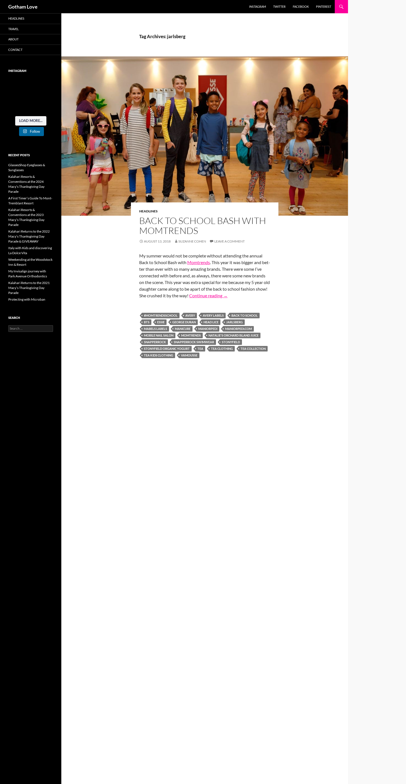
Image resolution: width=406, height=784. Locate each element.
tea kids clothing (158, 355)
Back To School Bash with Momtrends (202, 225)
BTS (146, 322)
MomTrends (191, 335)
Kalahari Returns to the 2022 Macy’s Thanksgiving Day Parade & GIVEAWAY (29, 236)
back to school (244, 315)
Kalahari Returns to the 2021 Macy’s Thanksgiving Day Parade (29, 288)
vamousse (189, 355)
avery (190, 315)
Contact (15, 49)
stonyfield (231, 342)
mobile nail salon (158, 335)
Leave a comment (229, 241)
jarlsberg (234, 322)
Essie (161, 322)
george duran (184, 322)
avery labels (213, 315)
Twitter (279, 6)
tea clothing (222, 348)
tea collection (253, 348)
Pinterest (323, 6)
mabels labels (155, 328)
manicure (183, 328)
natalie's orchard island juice (234, 335)
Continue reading (208, 295)
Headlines (148, 211)
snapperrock (155, 342)
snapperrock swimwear (194, 342)
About (13, 39)
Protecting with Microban (26, 299)
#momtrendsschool (161, 315)
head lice (211, 322)
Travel (13, 29)
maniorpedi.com (238, 328)
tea (200, 348)
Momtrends (198, 262)
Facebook (301, 6)
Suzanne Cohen (192, 241)
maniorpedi (207, 328)
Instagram (257, 6)
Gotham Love (23, 7)
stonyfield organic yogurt (167, 348)
